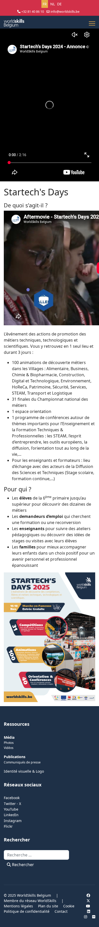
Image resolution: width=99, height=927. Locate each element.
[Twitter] (88, 900)
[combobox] (36, 855)
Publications (14, 756)
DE (59, 4)
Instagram (13, 820)
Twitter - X (12, 803)
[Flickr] (93, 916)
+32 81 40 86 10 (32, 11)
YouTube (11, 809)
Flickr (8, 826)
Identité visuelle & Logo (24, 771)
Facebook (12, 797)
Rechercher (22, 864)
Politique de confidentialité (27, 911)
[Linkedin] (88, 911)
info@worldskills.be (65, 11)
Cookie (68, 906)
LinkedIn (11, 814)
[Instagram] (85, 916)
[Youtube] (88, 906)
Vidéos (8, 748)
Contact (61, 911)
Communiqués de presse (22, 762)
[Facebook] (88, 895)
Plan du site (48, 906)
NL (52, 4)
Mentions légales (18, 906)
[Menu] (92, 23)
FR (45, 4)
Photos (9, 743)
